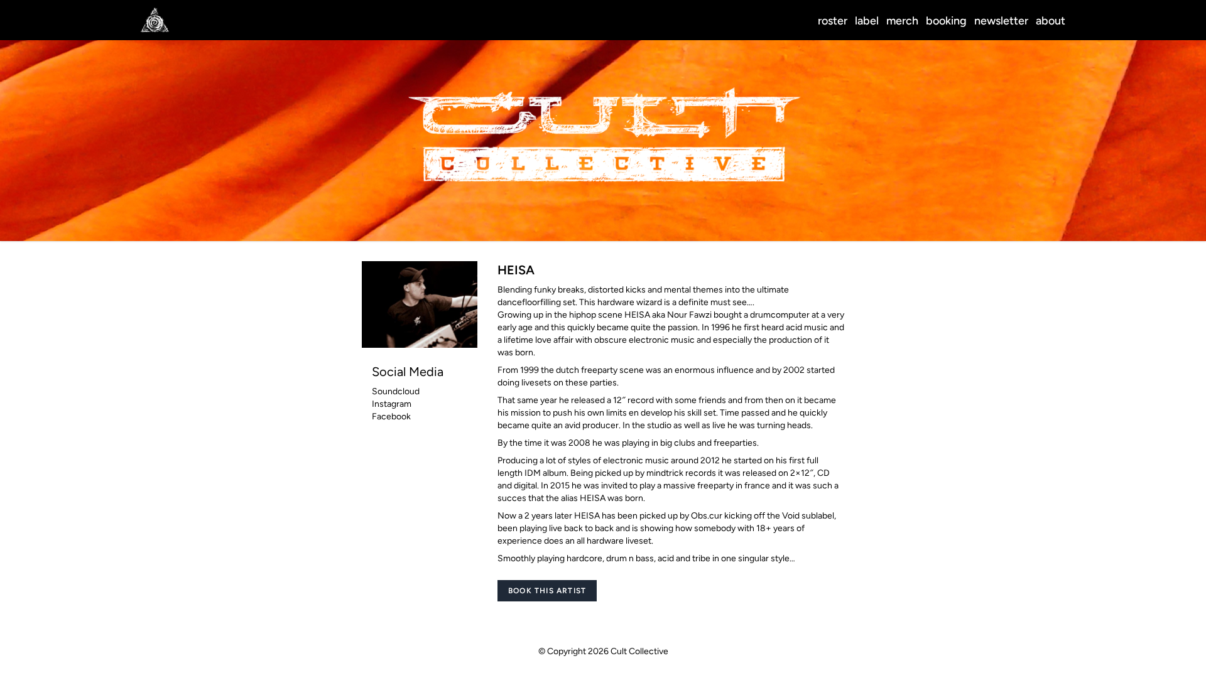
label (867, 21)
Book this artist (547, 590)
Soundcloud (396, 391)
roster (832, 21)
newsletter (1001, 21)
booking (946, 21)
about (1050, 21)
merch (902, 21)
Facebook (391, 416)
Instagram (391, 404)
